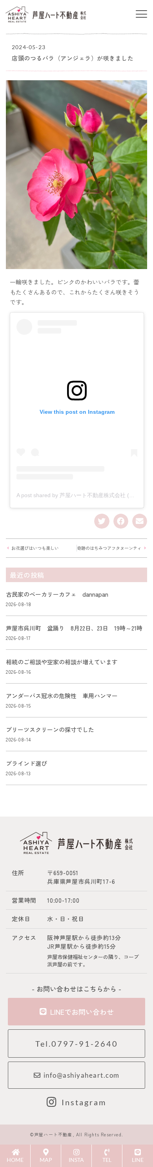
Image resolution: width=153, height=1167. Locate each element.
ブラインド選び (26, 763)
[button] (141, 14)
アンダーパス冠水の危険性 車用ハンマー (62, 695)
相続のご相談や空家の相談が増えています (65, 662)
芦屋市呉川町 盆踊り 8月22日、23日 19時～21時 (74, 628)
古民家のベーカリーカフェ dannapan (57, 594)
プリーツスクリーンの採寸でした (50, 729)
